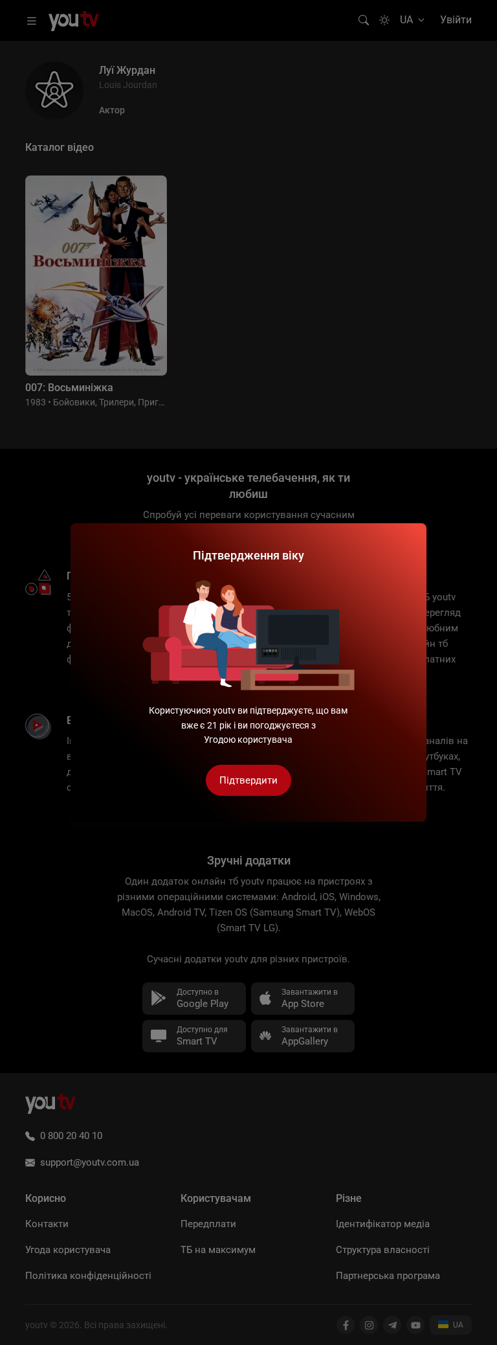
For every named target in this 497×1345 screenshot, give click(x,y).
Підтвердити (248, 780)
